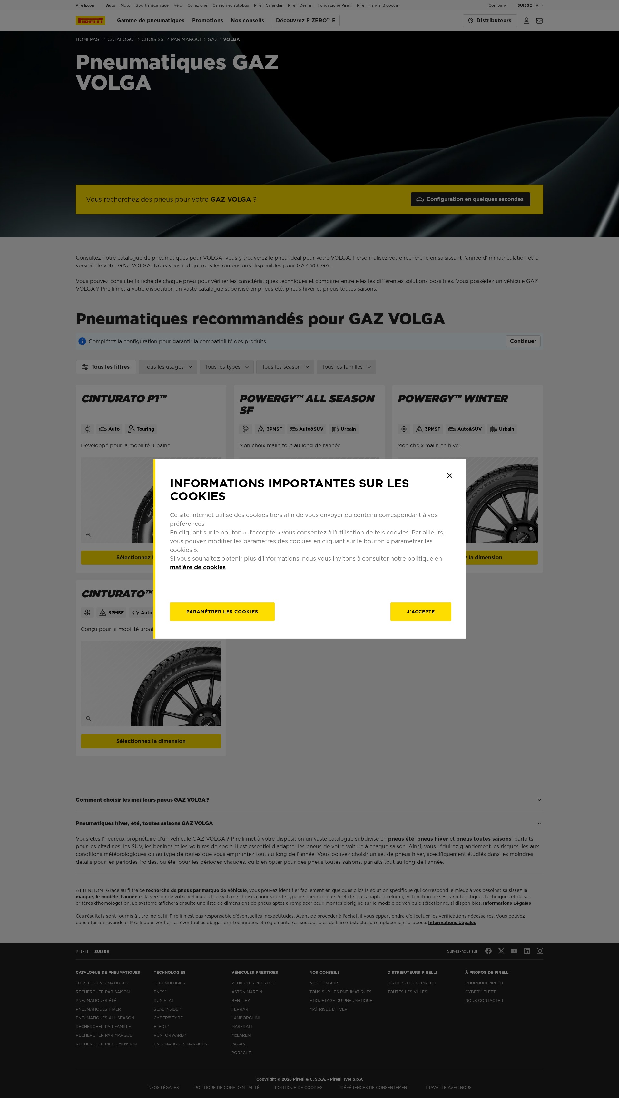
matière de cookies (198, 567)
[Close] (449, 475)
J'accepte (421, 611)
